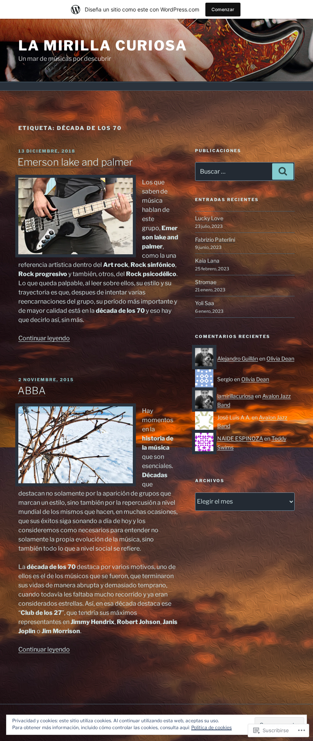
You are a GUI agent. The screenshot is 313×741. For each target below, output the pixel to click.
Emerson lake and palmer (75, 162)
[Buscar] (283, 171)
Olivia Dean (280, 358)
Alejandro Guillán (237, 358)
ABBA (32, 390)
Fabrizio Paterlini (215, 239)
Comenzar (222, 9)
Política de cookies (211, 727)
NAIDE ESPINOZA (240, 438)
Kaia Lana (207, 260)
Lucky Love (209, 218)
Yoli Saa (204, 303)
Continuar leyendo (44, 338)
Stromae (205, 282)
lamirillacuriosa (235, 396)
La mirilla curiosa (102, 45)
